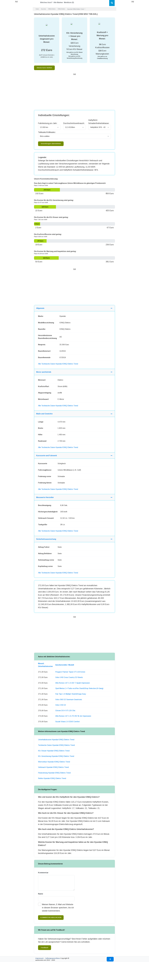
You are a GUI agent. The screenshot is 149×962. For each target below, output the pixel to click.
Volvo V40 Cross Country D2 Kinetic (69, 677)
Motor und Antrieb (43, 372)
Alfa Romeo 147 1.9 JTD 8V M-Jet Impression (73, 716)
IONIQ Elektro (52, 9)
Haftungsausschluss (52, 958)
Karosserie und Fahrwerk (46, 455)
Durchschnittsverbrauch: (74, 123)
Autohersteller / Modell (64, 665)
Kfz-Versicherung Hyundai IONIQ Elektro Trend (56, 756)
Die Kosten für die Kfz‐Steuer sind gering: (51, 217)
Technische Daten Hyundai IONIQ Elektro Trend (56, 745)
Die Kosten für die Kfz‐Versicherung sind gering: (54, 200)
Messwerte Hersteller (45, 497)
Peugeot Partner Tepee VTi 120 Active (70, 672)
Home (37, 9)
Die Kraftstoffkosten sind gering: (48, 234)
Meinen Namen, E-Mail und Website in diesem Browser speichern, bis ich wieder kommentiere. (58, 907)
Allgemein (40, 308)
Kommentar (43, 873)
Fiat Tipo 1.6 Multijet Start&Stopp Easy (70, 694)
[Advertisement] (16, 36)
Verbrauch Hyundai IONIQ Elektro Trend (53, 767)
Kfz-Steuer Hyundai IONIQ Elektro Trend (53, 751)
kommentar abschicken (50, 917)
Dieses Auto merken (44, 68)
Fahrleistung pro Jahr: (47, 123)
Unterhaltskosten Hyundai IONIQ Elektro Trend (56, 740)
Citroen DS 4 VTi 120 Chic (65, 710)
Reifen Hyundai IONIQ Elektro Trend (52, 778)
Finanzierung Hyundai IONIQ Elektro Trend (54, 773)
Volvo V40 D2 (60, 705)
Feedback (44, 947)
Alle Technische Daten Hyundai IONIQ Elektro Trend (58, 364)
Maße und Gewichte (44, 414)
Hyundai (43, 9)
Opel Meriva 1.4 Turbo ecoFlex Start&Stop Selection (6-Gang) (79, 688)
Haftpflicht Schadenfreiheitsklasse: (98, 121)
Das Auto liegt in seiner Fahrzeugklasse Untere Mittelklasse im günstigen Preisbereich (70, 183)
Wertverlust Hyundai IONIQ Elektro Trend (54, 762)
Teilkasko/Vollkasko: (47, 132)
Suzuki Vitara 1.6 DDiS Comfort (67, 722)
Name (40, 894)
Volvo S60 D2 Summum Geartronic (68, 699)
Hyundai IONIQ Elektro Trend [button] (75, 9)
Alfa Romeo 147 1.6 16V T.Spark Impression (72, 683)
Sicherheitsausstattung (46, 539)
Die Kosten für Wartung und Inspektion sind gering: (55, 251)
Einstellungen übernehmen (51, 143)
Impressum (39, 958)
